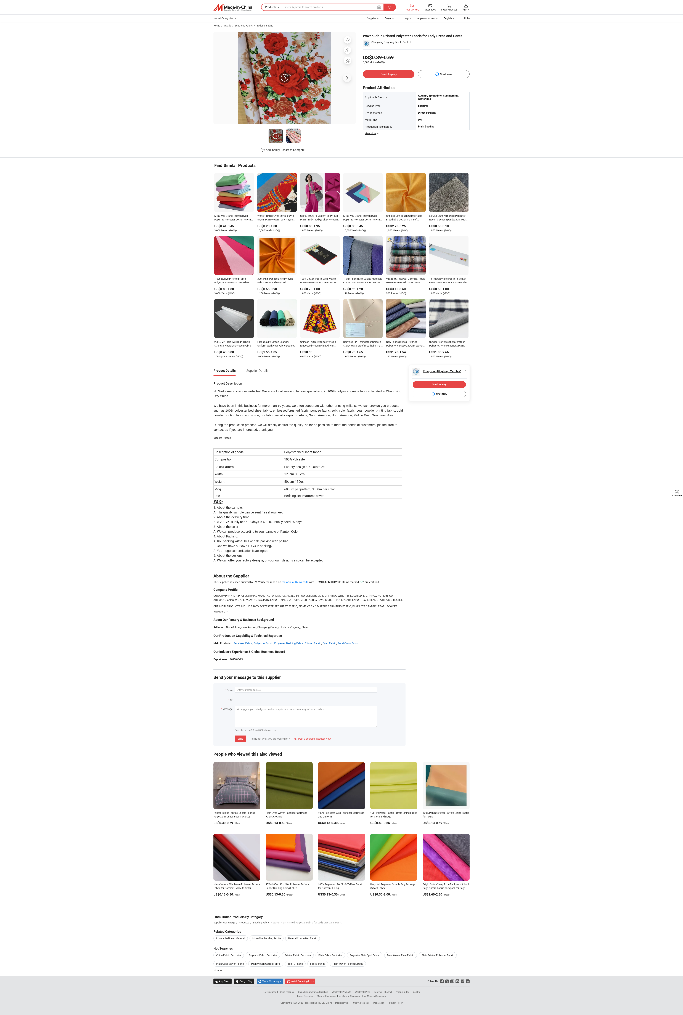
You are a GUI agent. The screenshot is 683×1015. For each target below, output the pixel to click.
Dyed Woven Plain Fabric (400, 955)
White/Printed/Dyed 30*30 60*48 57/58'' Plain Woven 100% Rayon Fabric (275, 218)
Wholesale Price (362, 991)
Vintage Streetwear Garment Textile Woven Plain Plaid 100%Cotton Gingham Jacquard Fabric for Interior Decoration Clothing (405, 281)
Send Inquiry (389, 74)
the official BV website (295, 582)
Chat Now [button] (446, 74)
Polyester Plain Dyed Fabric (365, 955)
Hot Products (269, 991)
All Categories (225, 18)
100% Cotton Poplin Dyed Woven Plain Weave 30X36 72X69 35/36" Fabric (318, 281)
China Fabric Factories (228, 955)
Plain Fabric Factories (330, 955)
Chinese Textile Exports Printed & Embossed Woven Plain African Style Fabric (318, 344)
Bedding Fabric (264, 25)
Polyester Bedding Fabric (289, 643)
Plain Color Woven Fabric (230, 963)
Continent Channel (383, 991)
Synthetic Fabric (244, 25)
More (216, 970)
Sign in (466, 9)
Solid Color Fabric (348, 643)
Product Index (402, 991)
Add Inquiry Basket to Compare (285, 150)
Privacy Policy (396, 1002)
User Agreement (361, 1002)
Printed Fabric (313, 643)
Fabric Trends (317, 963)
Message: (228, 709)
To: (231, 699)
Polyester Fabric (263, 643)
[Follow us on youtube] (457, 981)
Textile (227, 25)
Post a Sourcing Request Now (312, 738)
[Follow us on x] (447, 981)
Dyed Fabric (329, 643)
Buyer (388, 18)
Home (216, 25)
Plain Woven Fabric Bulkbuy (348, 963)
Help (406, 18)
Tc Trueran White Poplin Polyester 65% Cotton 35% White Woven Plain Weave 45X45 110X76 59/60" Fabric (448, 281)
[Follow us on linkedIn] (468, 981)
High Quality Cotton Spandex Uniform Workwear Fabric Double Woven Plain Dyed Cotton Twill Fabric (275, 344)
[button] (379, 7)
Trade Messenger (269, 981)
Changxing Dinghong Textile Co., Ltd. (391, 42)
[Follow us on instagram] (452, 981)
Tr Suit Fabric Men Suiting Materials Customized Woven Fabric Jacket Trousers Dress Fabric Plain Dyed (362, 281)
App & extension (426, 18)
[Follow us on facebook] (442, 981)
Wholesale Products (341, 991)
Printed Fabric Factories (298, 955)
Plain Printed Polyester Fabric (438, 955)
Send (240, 738)
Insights (416, 991)
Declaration (378, 1002)
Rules (467, 18)
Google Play (244, 981)
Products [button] (270, 7)
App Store (222, 981)
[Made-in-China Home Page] (232, 7)
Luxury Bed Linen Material (230, 938)
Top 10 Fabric (295, 963)
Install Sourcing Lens (302, 981)
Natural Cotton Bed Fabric (302, 938)
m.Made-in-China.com (350, 996)
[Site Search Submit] (389, 7)
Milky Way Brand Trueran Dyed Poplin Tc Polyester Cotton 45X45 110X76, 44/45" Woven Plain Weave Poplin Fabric (362, 218)
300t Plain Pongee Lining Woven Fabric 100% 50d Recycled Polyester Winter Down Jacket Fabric (275, 281)
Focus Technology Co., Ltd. (317, 1002)
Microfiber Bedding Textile (266, 938)
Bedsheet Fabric (243, 643)
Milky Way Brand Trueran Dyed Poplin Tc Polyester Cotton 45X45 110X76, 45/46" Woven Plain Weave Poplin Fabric (233, 218)
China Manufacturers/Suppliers (313, 991)
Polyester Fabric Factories (262, 955)
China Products (286, 991)
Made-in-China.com (326, 996)
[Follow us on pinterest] (462, 981)
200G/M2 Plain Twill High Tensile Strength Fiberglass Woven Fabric (232, 343)
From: (230, 690)
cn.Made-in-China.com (375, 996)
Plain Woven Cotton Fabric (265, 963)
